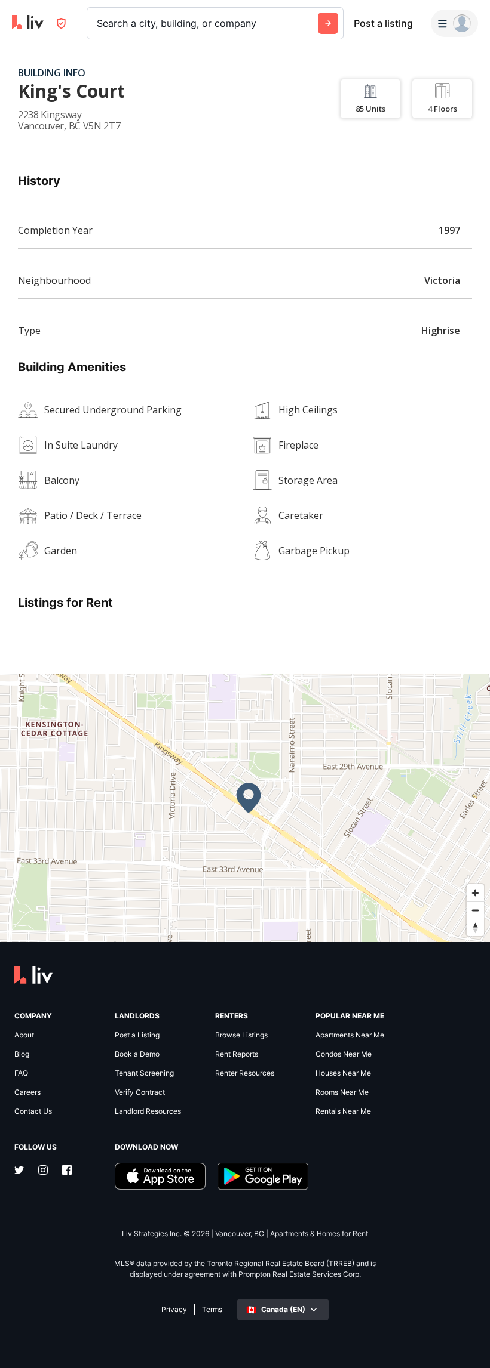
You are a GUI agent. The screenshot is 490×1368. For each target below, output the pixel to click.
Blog (21, 1054)
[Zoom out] (475, 910)
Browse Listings (241, 1035)
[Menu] (454, 23)
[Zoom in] (475, 892)
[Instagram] (43, 1171)
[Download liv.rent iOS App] (160, 1176)
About (24, 1035)
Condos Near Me (344, 1054)
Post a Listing (137, 1035)
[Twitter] (19, 1171)
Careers (27, 1092)
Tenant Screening (144, 1073)
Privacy (174, 1309)
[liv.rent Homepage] (28, 23)
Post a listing (383, 23)
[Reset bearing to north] (475, 927)
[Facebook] (67, 1171)
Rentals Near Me (343, 1111)
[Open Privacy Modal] (61, 23)
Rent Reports (236, 1054)
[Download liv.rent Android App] (263, 1176)
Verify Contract (140, 1092)
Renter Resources (244, 1073)
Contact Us (33, 1111)
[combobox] (98, 23)
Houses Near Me (343, 1073)
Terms (212, 1309)
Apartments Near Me (350, 1035)
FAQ (21, 1073)
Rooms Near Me (342, 1092)
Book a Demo (137, 1054)
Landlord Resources (148, 1111)
